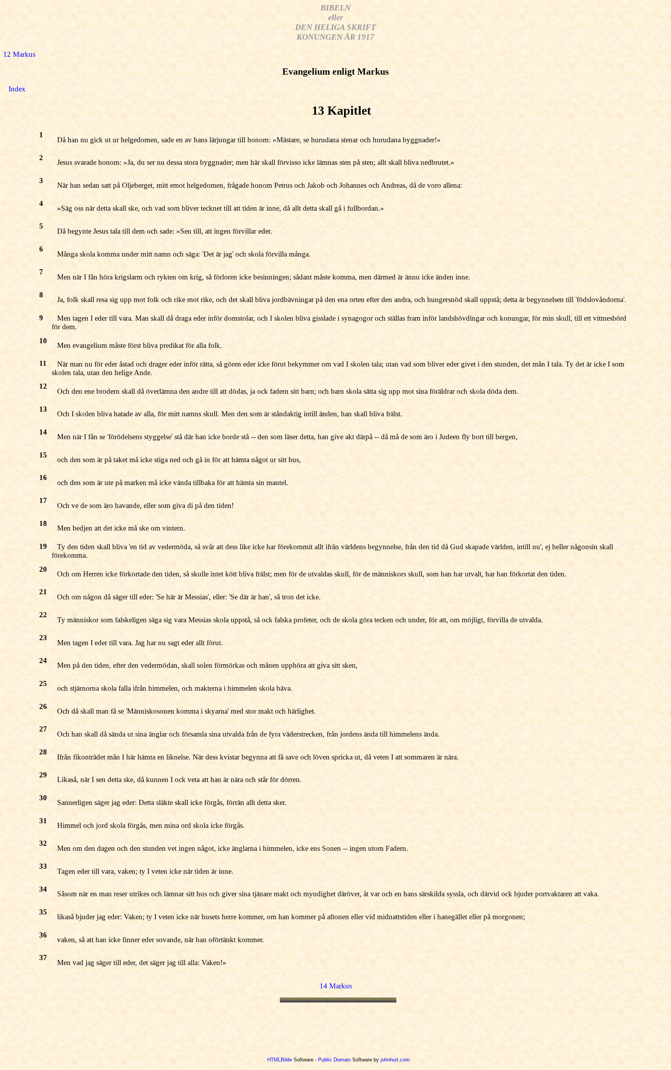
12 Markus (19, 54)
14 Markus (336, 986)
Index (17, 89)
